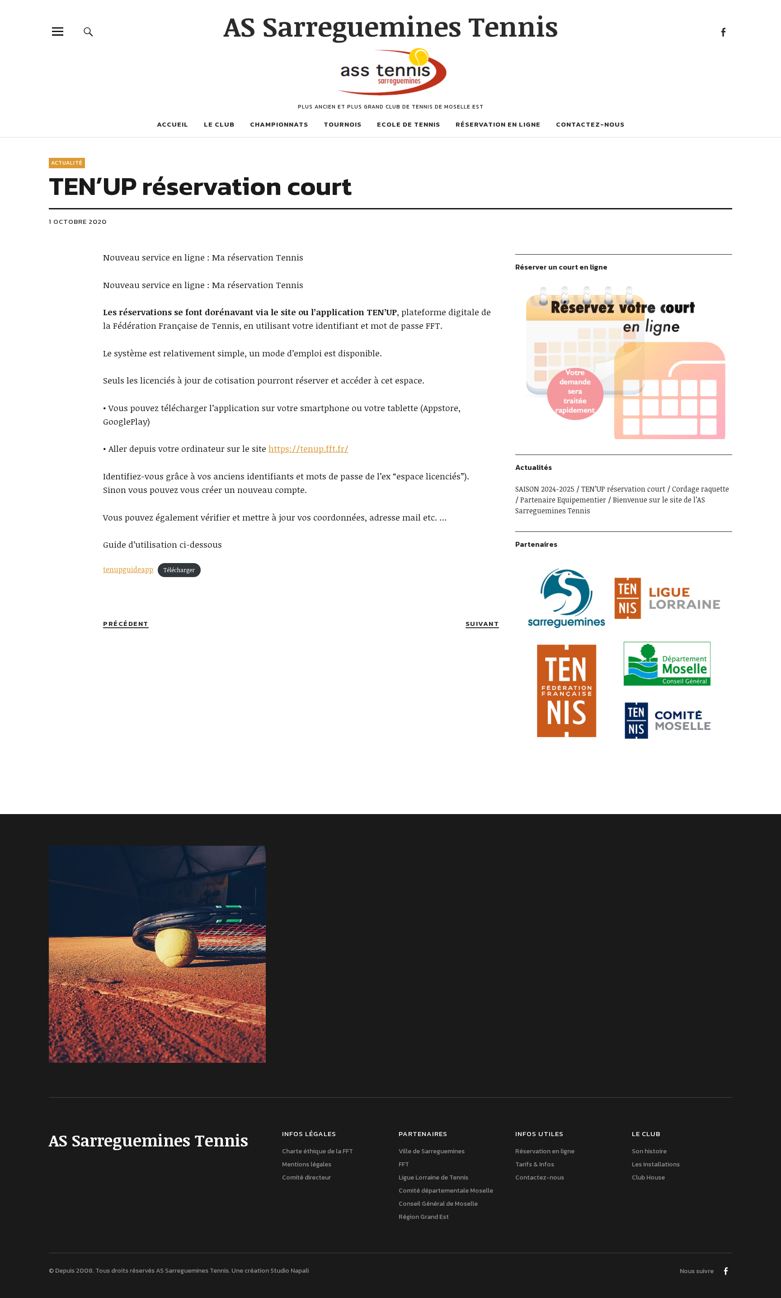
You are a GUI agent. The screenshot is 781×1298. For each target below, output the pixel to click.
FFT (404, 1164)
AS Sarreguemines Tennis (391, 25)
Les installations (656, 1164)
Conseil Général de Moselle (438, 1203)
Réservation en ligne (498, 124)
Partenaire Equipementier (563, 500)
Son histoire (649, 1151)
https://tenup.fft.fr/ (308, 449)
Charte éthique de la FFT (317, 1151)
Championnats (279, 124)
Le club (219, 124)
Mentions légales (306, 1164)
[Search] (88, 31)
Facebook (723, 31)
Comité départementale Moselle (446, 1190)
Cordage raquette (700, 489)
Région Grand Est (424, 1217)
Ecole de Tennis (408, 124)
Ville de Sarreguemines (432, 1151)
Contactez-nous (590, 124)
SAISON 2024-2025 (544, 489)
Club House (648, 1177)
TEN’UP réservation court (623, 489)
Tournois (343, 124)
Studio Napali (289, 1270)
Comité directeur (306, 1177)
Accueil (172, 124)
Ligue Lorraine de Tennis (433, 1177)
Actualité (67, 163)
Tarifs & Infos (534, 1164)
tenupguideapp (128, 569)
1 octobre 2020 (78, 221)
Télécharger (179, 570)
